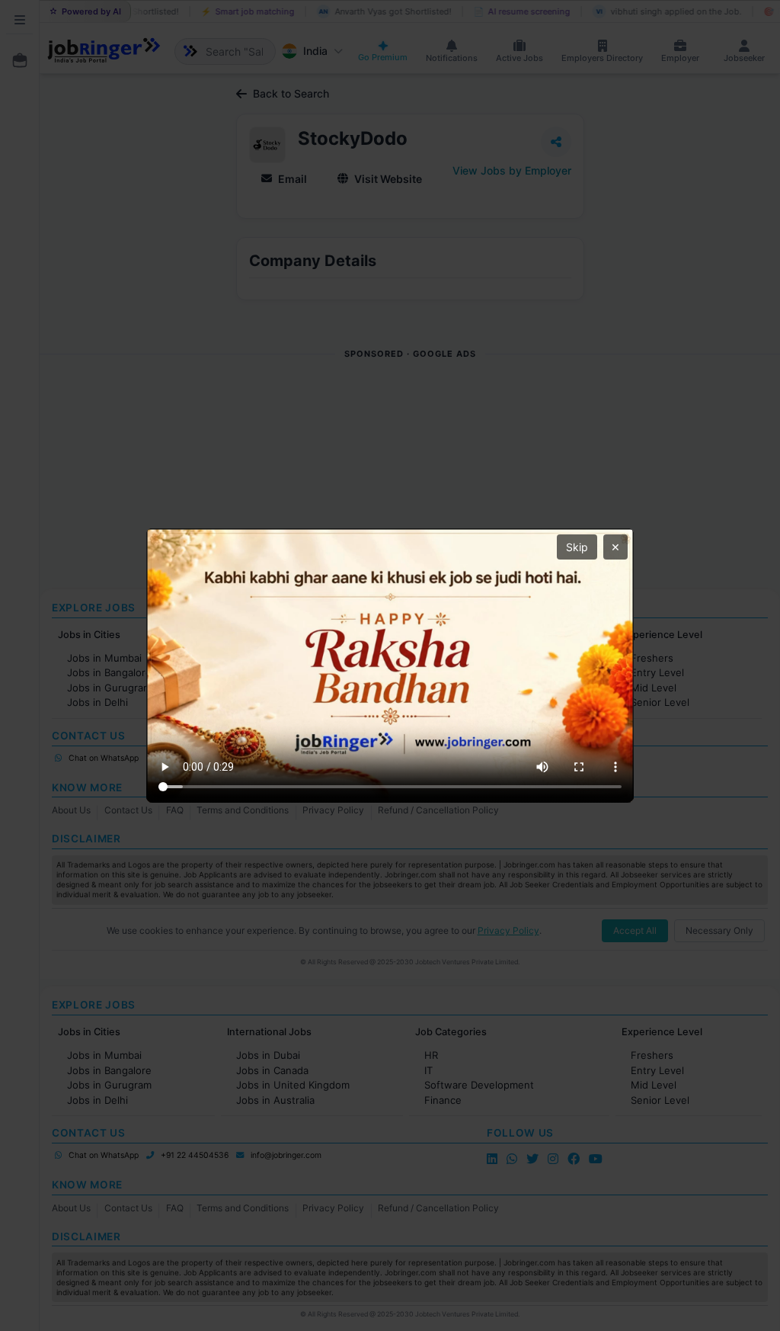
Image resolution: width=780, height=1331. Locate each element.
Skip (577, 546)
